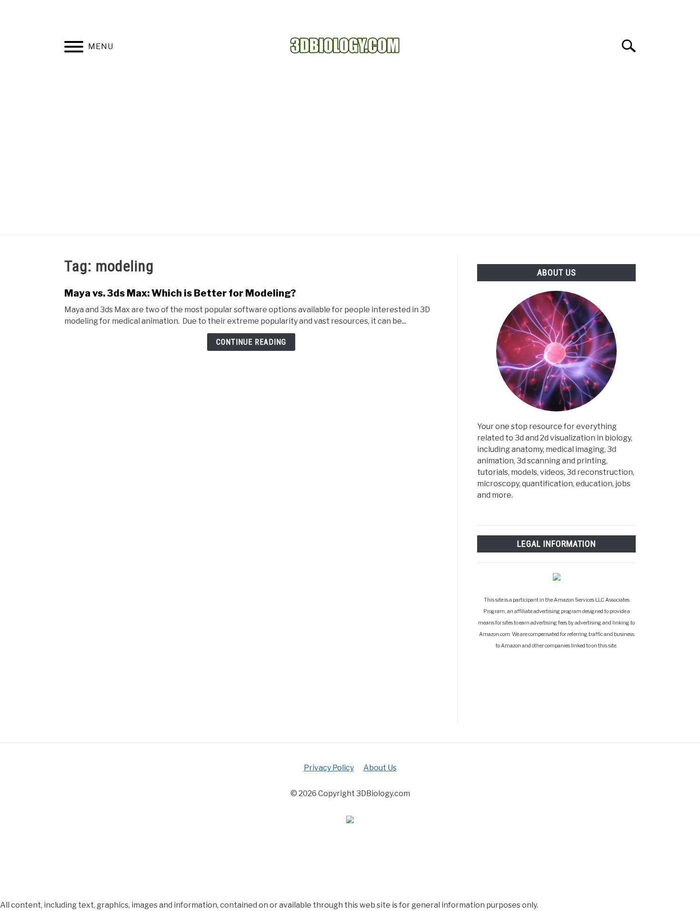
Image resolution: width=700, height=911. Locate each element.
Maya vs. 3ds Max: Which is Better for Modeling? (180, 293)
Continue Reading (251, 342)
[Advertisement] (350, 163)
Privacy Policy (329, 767)
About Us (380, 767)
